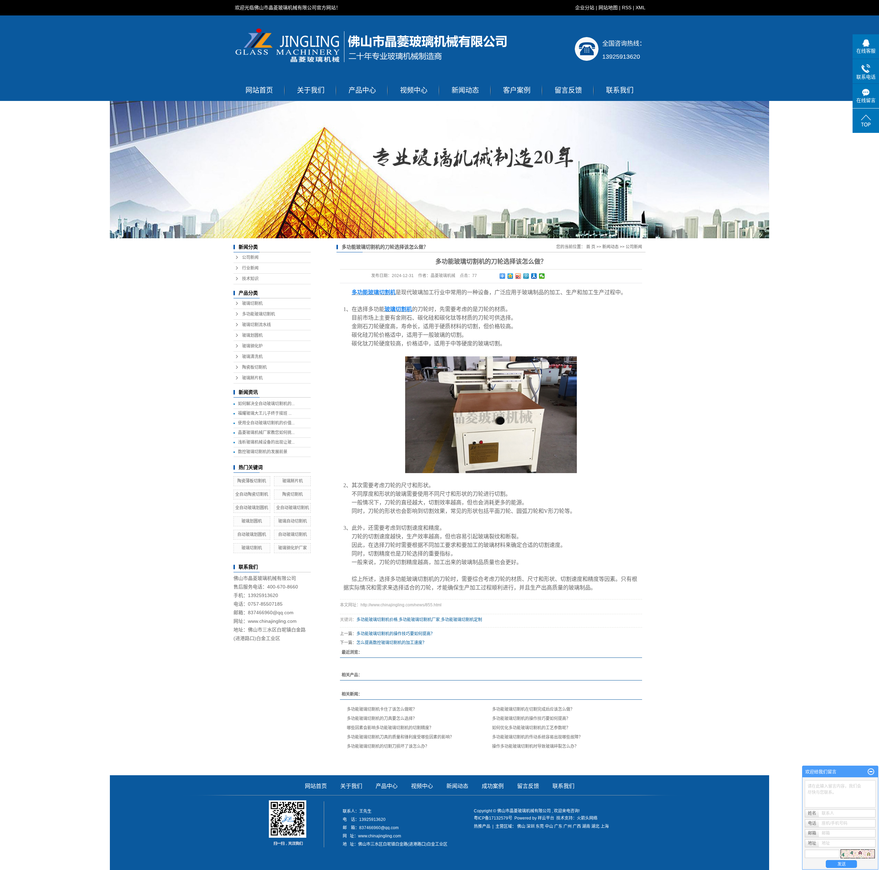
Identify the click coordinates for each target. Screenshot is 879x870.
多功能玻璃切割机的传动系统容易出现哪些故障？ (537, 737)
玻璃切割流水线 (256, 324)
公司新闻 (250, 257)
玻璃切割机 (252, 303)
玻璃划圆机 (252, 335)
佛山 (521, 826)
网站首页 (259, 90)
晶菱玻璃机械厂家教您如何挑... (266, 432)
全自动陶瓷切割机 (251, 494)
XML (641, 7)
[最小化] (871, 771)
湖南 (586, 826)
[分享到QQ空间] (510, 276)
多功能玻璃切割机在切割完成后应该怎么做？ (533, 709)
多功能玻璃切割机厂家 (419, 619)
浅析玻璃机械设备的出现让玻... (266, 442)
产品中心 (362, 90)
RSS (626, 7)
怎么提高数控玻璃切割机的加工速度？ (391, 642)
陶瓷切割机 (292, 494)
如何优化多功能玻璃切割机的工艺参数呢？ (531, 727)
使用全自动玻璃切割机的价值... (266, 423)
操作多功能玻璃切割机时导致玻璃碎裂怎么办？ (535, 746)
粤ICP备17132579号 (493, 818)
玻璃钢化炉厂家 (292, 548)
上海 (605, 826)
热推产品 (482, 826)
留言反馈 (568, 90)
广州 (567, 826)
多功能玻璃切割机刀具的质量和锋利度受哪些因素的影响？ (400, 737)
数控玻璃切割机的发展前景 (262, 451)
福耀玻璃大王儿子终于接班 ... (265, 413)
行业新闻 (250, 268)
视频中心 (413, 90)
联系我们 (619, 90)
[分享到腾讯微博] (526, 276)
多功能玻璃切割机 (258, 314)
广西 (577, 826)
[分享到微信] (542, 276)
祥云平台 (546, 818)
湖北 (595, 826)
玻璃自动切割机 (292, 521)
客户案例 (516, 90)
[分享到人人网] (534, 276)
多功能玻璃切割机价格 (377, 619)
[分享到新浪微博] (518, 276)
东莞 (540, 826)
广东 (558, 826)
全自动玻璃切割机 (292, 507)
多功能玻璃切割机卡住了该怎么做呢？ (382, 709)
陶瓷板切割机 (254, 367)
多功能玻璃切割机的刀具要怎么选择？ (382, 718)
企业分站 (584, 7)
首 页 (590, 246)
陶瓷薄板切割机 (251, 481)
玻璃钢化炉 (252, 346)
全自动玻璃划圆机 (251, 507)
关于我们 (310, 90)
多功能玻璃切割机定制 (461, 619)
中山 (549, 826)
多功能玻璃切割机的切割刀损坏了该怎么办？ (388, 746)
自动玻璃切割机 (292, 534)
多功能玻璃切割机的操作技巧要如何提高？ (395, 633)
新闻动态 (465, 90)
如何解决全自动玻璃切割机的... (266, 403)
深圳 (530, 826)
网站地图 (608, 7)
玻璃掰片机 (252, 378)
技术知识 (250, 278)
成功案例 (493, 786)
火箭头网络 (587, 818)
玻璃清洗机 (252, 356)
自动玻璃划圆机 (251, 534)
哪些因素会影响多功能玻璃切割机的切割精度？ (390, 727)
